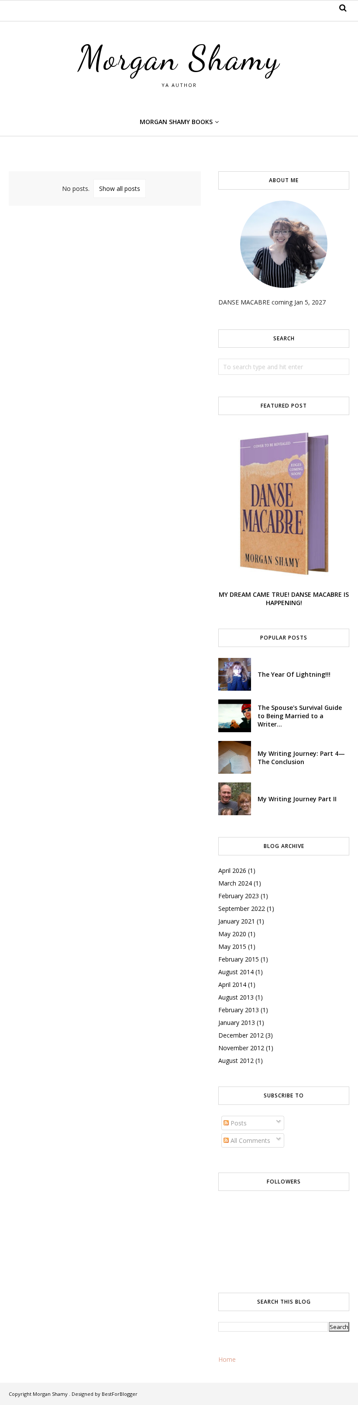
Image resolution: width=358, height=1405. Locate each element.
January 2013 (236, 1022)
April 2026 (232, 870)
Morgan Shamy (179, 58)
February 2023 (238, 896)
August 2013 (236, 997)
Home (227, 1359)
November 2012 (241, 1048)
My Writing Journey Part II (297, 799)
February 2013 (238, 1010)
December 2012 (241, 1035)
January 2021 (236, 921)
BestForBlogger (120, 1394)
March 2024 (235, 883)
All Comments (249, 1140)
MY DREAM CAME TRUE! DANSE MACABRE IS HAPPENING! (284, 598)
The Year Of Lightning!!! (294, 674)
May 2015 (232, 946)
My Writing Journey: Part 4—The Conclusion (301, 757)
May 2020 (232, 934)
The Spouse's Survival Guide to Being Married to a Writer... (300, 715)
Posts (238, 1123)
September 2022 (241, 908)
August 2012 (236, 1060)
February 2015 (238, 959)
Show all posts (119, 188)
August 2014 (236, 972)
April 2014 (232, 984)
